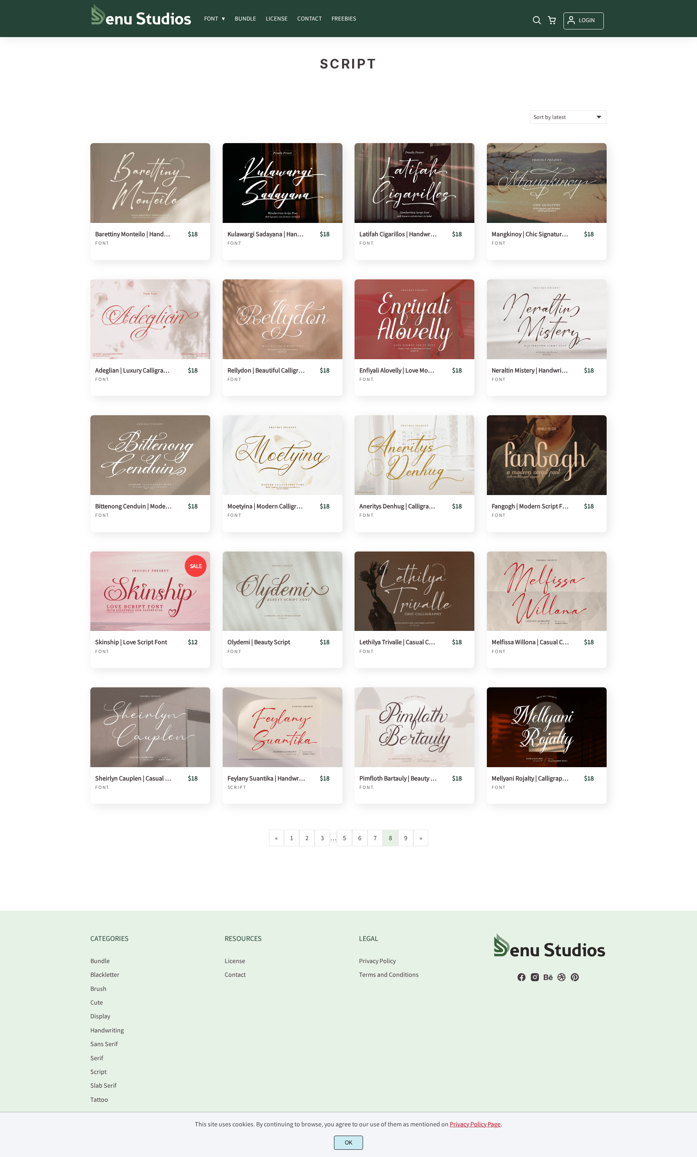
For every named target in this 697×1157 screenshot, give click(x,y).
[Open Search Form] (536, 21)
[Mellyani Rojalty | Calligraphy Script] (547, 727)
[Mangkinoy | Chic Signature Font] (547, 183)
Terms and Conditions (389, 974)
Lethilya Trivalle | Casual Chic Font (398, 642)
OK (349, 1143)
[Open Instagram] (535, 980)
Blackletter (104, 974)
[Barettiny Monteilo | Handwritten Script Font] (150, 183)
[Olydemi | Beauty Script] (282, 591)
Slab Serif (103, 1085)
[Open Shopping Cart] (551, 21)
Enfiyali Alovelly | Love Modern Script (398, 370)
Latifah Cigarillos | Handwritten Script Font (398, 234)
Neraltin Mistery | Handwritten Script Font (530, 370)
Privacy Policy (377, 961)
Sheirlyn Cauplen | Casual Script (134, 778)
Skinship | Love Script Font (131, 642)
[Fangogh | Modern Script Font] (547, 455)
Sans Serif (104, 1044)
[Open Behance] (548, 980)
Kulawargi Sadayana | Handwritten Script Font (266, 234)
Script (236, 787)
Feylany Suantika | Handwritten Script (266, 778)
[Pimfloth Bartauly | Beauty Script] (414, 727)
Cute (96, 1002)
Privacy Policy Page (475, 1124)
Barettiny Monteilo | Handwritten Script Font (134, 234)
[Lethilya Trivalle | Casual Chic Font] (414, 591)
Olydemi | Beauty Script (258, 642)
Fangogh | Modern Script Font (530, 506)
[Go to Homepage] (141, 23)
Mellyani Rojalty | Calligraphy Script (530, 778)
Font (102, 243)
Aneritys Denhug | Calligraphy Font (398, 506)
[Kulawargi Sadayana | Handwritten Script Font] (282, 183)
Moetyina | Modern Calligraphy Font (266, 506)
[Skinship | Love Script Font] (150, 591)
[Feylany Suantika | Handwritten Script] (282, 727)
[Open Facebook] (521, 980)
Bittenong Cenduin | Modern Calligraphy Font (134, 506)
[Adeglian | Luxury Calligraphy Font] (150, 319)
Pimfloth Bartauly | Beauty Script (398, 778)
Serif (96, 1058)
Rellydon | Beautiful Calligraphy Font (266, 370)
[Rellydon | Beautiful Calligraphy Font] (282, 319)
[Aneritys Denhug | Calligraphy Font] (414, 455)
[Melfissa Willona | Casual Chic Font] (547, 591)
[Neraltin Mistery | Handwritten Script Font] (547, 319)
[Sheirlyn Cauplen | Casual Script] (150, 727)
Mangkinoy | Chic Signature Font (530, 234)
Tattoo (99, 1099)
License (235, 961)
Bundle (100, 961)
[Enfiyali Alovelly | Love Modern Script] (414, 319)
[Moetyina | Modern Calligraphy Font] (282, 455)
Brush (98, 988)
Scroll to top (689, 898)
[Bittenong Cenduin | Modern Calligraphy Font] (150, 455)
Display (100, 1016)
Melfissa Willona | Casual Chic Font (530, 642)
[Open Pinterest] (575, 980)
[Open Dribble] (561, 980)
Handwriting (107, 1030)
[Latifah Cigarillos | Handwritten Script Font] (414, 183)
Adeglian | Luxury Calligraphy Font (134, 370)
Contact (235, 974)
